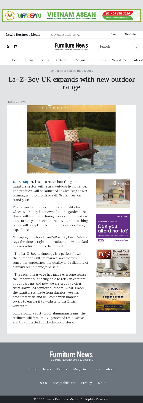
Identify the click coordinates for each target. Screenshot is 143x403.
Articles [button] (61, 60)
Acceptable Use (64, 383)
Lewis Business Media (23, 35)
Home (14, 60)
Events (44, 60)
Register (131, 34)
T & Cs (42, 383)
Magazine (80, 369)
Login (115, 34)
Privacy (86, 383)
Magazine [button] (83, 60)
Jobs (102, 60)
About (110, 369)
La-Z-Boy (21, 182)
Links (102, 383)
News (29, 60)
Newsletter (120, 60)
